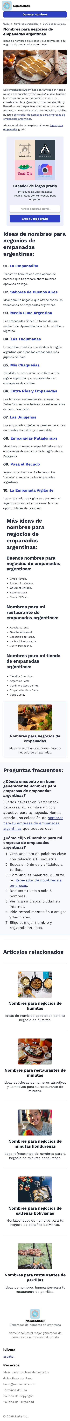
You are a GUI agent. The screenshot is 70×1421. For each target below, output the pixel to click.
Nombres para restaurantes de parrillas (35, 1277)
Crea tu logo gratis (35, 218)
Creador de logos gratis (35, 186)
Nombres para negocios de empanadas (35, 738)
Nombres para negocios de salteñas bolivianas (35, 1211)
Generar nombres (35, 14)
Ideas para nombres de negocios (26, 1372)
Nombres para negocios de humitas (35, 1006)
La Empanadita (24, 266)
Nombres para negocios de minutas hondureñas (35, 1144)
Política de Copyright (18, 1396)
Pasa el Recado (25, 464)
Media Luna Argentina (31, 313)
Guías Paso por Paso (17, 1378)
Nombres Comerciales (26, 24)
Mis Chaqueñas (25, 365)
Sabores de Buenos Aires (34, 292)
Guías (6, 24)
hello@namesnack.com (19, 1384)
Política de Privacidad (18, 1401)
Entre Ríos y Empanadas (33, 391)
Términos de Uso (15, 1390)
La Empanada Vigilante (32, 490)
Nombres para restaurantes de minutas (35, 1073)
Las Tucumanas (26, 339)
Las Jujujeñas (23, 417)
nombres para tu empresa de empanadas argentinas (33, 823)
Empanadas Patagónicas (33, 438)
